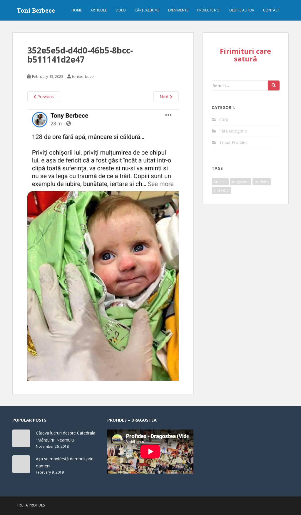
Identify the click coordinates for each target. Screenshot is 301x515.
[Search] (274, 85)
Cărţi (223, 119)
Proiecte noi (208, 10)
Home (76, 10)
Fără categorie (233, 131)
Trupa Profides (233, 142)
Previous (45, 96)
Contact (271, 10)
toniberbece (83, 76)
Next (165, 96)
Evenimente (178, 10)
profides (262, 181)
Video (121, 10)
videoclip (221, 190)
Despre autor (241, 10)
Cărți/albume (147, 10)
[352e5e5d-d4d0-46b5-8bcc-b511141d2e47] (103, 244)
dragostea (240, 181)
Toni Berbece (36, 10)
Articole (99, 10)
